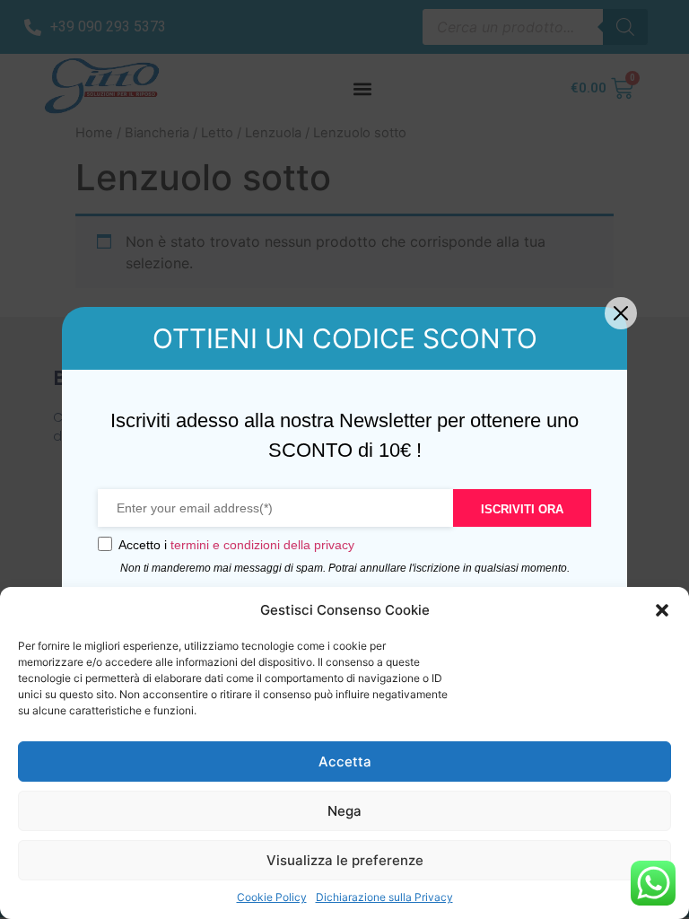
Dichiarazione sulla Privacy (384, 897)
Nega (344, 810)
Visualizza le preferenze (344, 860)
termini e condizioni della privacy (262, 545)
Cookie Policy (272, 897)
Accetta (344, 761)
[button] (662, 610)
